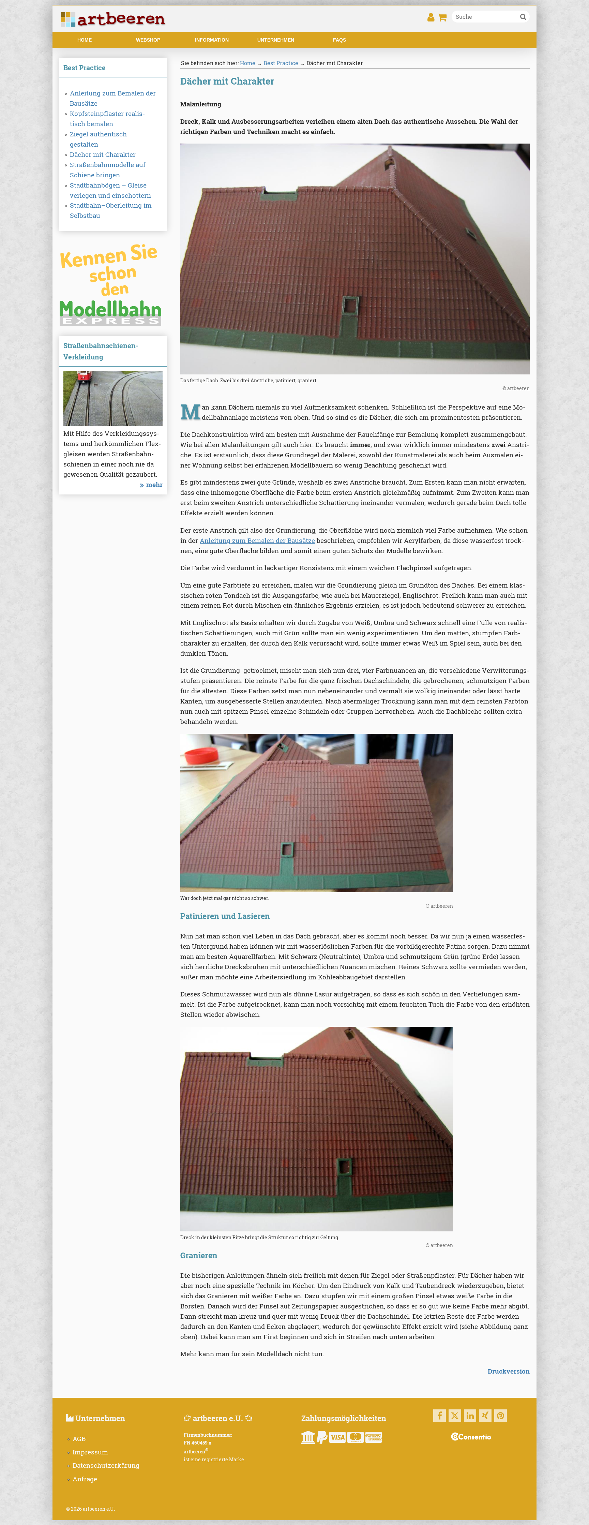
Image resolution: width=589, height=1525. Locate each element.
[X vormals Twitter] (455, 1415)
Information (212, 40)
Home (84, 40)
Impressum (90, 1452)
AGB (79, 1438)
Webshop (148, 40)
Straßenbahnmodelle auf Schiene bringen (108, 169)
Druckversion (509, 1371)
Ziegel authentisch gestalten (98, 139)
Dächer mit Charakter (103, 154)
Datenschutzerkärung (106, 1465)
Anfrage (85, 1479)
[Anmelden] (431, 19)
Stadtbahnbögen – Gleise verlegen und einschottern (110, 190)
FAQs (339, 40)
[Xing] (485, 1415)
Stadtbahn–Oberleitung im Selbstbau (111, 210)
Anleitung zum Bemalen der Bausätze (113, 98)
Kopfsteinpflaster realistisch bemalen (107, 118)
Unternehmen (275, 40)
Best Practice (280, 62)
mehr (154, 484)
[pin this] (500, 1415)
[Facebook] (439, 1415)
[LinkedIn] (470, 1415)
